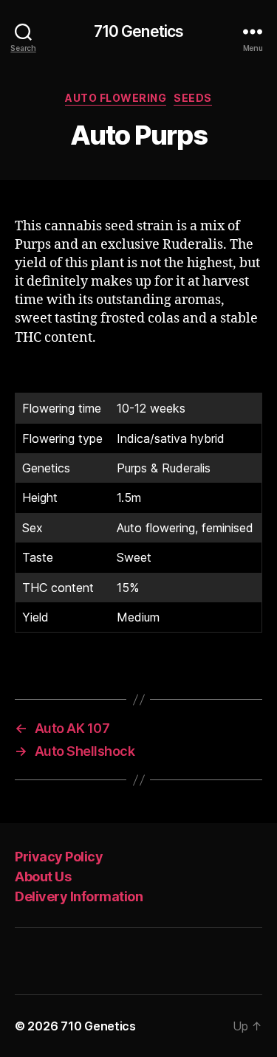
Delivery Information (79, 896)
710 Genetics (139, 31)
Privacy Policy (59, 856)
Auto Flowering (115, 98)
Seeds (193, 98)
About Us (43, 876)
